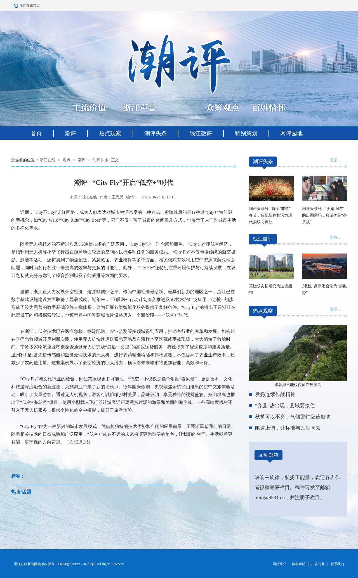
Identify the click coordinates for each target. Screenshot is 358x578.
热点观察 (110, 133)
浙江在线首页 (17, 5)
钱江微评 (201, 133)
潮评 (70, 133)
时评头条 (101, 160)
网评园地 (291, 133)
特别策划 (246, 133)
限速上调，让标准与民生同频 (288, 428)
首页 (36, 133)
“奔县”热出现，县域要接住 (285, 405)
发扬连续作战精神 (275, 394)
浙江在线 (47, 160)
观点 (66, 160)
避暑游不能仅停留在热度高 (297, 385)
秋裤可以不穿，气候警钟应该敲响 (293, 417)
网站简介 (279, 564)
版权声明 (298, 564)
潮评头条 (155, 133)
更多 (334, 160)
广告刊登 (318, 564)
